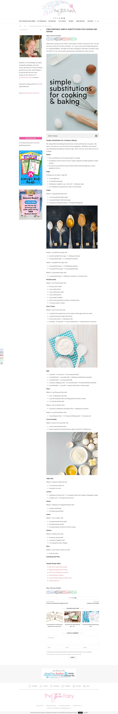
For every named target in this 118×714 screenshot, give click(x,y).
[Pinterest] (59, 18)
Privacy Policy (40, 705)
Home (20, 26)
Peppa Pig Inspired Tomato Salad (58, 569)
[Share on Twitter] (72, 598)
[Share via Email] (75, 597)
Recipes (71, 21)
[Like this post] (69, 597)
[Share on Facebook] (71, 597)
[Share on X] (1, 353)
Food (25, 26)
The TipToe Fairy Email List (31, 93)
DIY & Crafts (62, 21)
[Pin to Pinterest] (74, 597)
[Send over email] (1, 359)
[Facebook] (53, 18)
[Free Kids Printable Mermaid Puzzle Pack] (90, 616)
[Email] (64, 18)
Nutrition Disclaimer (51, 705)
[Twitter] (55, 18)
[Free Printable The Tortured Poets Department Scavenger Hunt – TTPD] (54, 616)
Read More (86, 712)
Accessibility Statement (64, 705)
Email (38, 84)
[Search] (95, 21)
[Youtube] (61, 18)
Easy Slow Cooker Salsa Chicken (58, 567)
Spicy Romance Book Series (27, 21)
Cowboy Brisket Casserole (56, 575)
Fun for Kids (52, 21)
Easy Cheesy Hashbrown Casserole (58, 572)
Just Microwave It (77, 705)
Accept (80, 712)
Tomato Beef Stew (54, 580)
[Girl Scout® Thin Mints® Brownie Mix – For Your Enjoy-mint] (72, 616)
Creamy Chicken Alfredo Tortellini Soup (60, 578)
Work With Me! (80, 21)
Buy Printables (41, 21)
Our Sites (90, 21)
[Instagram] (57, 18)
